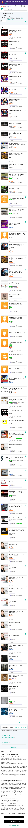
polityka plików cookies (6, 813)
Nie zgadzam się (15, 821)
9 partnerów (22, 773)
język (12, 750)
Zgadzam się (15, 816)
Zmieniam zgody (14, 825)
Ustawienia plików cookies (10, 808)
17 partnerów (23, 771)
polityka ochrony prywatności (18, 813)
